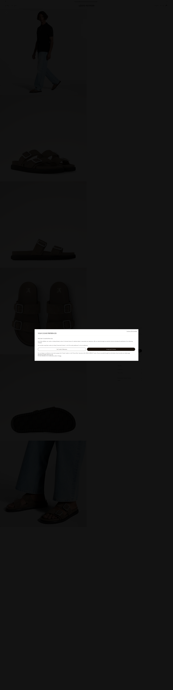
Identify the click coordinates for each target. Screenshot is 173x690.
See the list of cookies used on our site (45, 354)
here (60, 355)
